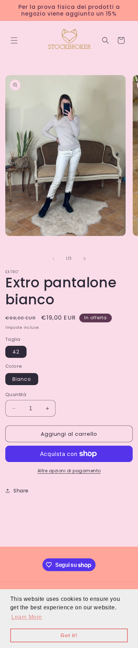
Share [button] (21, 490)
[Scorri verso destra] (84, 258)
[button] (14, 40)
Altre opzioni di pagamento (69, 471)
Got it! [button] (69, 635)
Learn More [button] (26, 617)
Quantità (15, 394)
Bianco (21, 379)
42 (15, 351)
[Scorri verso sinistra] (53, 258)
